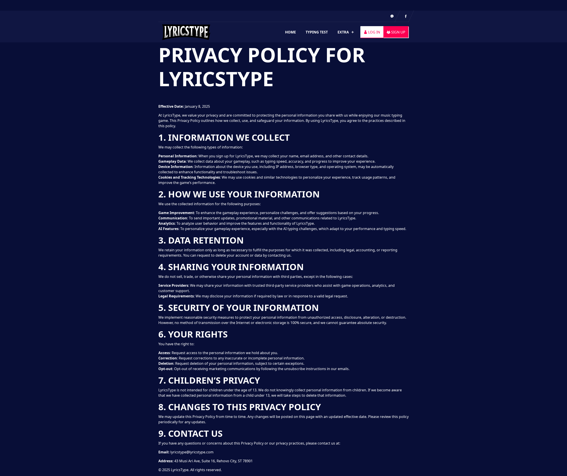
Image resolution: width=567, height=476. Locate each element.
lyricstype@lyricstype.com (192, 452)
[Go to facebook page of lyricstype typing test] (405, 16)
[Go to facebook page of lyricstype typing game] (392, 16)
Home (290, 32)
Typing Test (317, 32)
